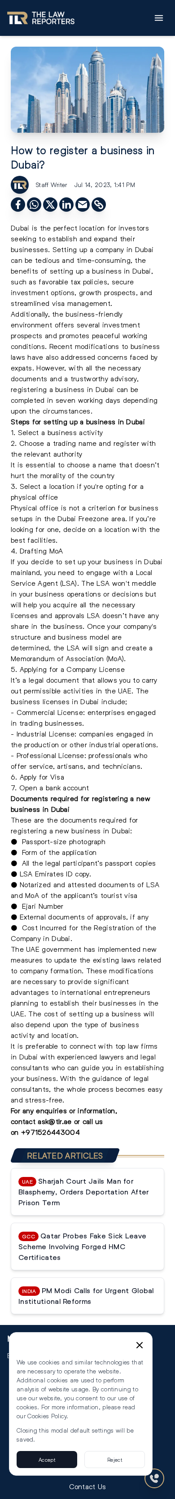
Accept (47, 1459)
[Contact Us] (154, 1478)
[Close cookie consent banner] (139, 1345)
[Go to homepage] (40, 18)
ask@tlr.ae (54, 1121)
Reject (114, 1459)
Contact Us (87, 1486)
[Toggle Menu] (159, 18)
